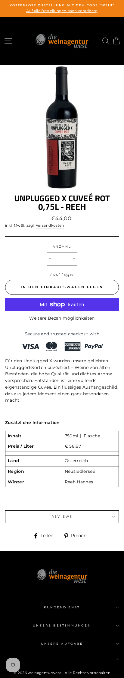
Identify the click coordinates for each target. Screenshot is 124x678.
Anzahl (62, 246)
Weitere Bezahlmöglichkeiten (62, 318)
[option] (62, 8)
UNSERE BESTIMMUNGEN (62, 625)
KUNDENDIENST (62, 607)
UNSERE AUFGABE (62, 644)
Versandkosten (50, 225)
